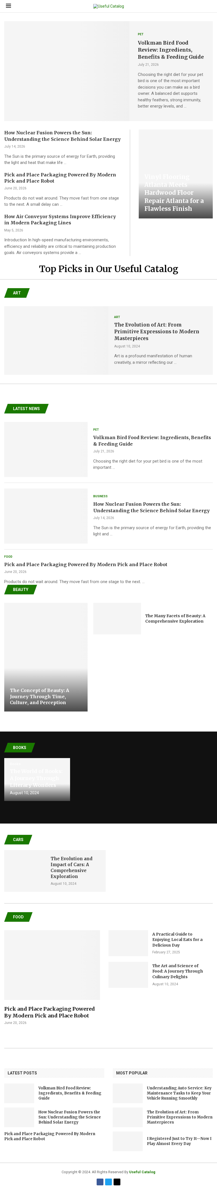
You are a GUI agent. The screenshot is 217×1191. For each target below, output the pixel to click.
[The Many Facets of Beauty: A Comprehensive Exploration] (117, 618)
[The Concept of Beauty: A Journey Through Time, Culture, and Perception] (46, 657)
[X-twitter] (117, 1182)
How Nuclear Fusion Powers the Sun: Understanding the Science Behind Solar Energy (69, 1117)
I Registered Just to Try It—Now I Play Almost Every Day (179, 1141)
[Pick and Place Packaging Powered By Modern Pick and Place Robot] (52, 977)
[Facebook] (100, 1182)
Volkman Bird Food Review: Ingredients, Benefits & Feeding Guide (171, 50)
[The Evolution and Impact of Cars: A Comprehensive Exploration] (24, 871)
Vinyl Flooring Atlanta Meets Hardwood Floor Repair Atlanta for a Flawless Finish (174, 193)
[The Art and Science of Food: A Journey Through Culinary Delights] (128, 975)
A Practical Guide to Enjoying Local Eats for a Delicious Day (177, 940)
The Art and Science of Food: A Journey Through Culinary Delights (177, 971)
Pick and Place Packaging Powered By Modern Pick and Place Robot (85, 564)
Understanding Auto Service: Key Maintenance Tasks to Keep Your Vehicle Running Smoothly (179, 1093)
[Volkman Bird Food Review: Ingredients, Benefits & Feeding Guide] (66, 71)
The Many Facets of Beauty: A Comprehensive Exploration (175, 618)
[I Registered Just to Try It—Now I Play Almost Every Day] (128, 1141)
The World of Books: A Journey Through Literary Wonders (36, 778)
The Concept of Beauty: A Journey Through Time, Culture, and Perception (39, 696)
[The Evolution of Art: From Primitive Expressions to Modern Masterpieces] (56, 340)
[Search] (208, 6)
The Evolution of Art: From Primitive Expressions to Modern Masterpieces (156, 331)
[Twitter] (108, 1182)
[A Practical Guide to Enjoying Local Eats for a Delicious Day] (128, 943)
